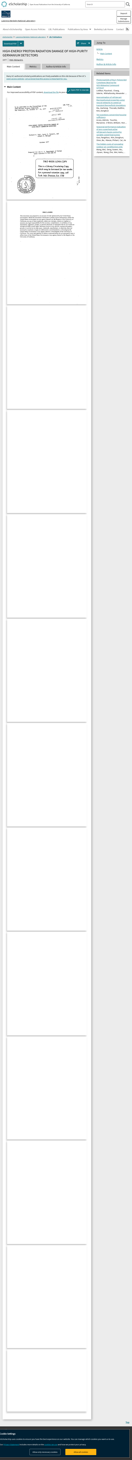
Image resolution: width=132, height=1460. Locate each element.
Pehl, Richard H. (16, 60)
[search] (128, 4)
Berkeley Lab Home (103, 29)
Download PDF (10, 43)
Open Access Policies (35, 29)
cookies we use (50, 1444)
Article (99, 49)
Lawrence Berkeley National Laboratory (18, 20)
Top (127, 1422)
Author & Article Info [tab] (56, 66)
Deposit (123, 13)
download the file (51, 92)
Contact (120, 29)
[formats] (21, 43)
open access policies (15, 78)
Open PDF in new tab (80, 90)
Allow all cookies (81, 1452)
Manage (123, 19)
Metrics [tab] (33, 66)
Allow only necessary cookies (44, 1452)
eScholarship (8, 37)
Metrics (99, 59)
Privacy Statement (11, 1444)
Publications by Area (78, 29)
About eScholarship (12, 29)
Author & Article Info (106, 64)
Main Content (14, 86)
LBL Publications (56, 29)
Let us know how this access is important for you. (46, 78)
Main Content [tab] (13, 66)
